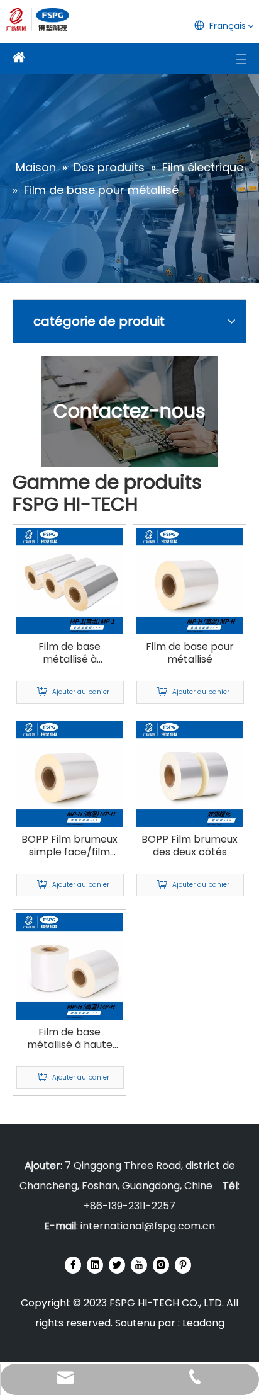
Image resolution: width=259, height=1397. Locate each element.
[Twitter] (117, 1265)
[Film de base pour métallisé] (189, 580)
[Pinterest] (183, 1265)
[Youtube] (139, 1265)
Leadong (203, 1323)
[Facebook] (73, 1265)
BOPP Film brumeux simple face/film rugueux (69, 845)
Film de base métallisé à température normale (69, 653)
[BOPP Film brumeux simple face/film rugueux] (69, 773)
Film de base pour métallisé (190, 653)
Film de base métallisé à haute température (70, 1038)
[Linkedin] (95, 1265)
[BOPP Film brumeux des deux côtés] (189, 773)
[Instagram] (161, 1265)
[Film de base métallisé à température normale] (69, 580)
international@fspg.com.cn (147, 1226)
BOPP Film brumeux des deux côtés (189, 845)
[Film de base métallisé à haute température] (69, 966)
